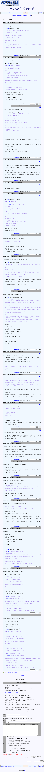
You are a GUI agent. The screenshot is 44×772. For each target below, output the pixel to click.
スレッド (20, 12)
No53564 (7, 297)
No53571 (7, 483)
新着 (13, 12)
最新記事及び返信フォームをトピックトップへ (22, 15)
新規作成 (10, 12)
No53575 (7, 629)
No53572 (7, 549)
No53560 (7, 262)
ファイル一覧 (35, 12)
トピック (25, 12)
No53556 (7, 63)
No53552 (8, 201)
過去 (42, 12)
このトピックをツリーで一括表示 (10, 672)
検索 (40, 12)
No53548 (9, 204)
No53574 (7, 574)
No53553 (7, 199)
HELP (6, 12)
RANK (29, 12)
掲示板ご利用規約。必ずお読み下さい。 (13, 692)
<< (17, 19)
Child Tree (18, 768)
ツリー (16, 12)
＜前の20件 (22, 675)
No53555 (7, 28)
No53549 (8, 203)
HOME (2, 12)
